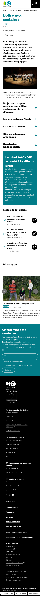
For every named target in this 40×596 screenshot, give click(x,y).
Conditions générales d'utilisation (16, 571)
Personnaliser (34, 593)
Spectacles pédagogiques (11, 145)
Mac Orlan (9, 557)
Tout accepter (8, 593)
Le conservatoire (12, 508)
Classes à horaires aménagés (14, 135)
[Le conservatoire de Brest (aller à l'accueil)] (11, 387)
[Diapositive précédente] (4, 291)
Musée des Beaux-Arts (13, 554)
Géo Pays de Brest (11, 565)
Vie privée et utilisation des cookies (17, 577)
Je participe (9, 549)
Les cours (9, 517)
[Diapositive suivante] (35, 291)
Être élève (10, 512)
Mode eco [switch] (36, 5)
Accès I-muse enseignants (16, 532)
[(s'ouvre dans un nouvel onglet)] (11, 402)
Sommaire (9, 35)
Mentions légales (11, 574)
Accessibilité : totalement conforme (19, 537)
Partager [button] (6, 26)
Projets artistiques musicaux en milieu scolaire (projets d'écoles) (15, 107)
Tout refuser (22, 593)
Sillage (8, 560)
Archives (8, 552)
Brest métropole (11, 546)
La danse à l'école (14, 126)
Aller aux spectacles (13, 526)
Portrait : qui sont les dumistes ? (19, 303)
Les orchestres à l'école (17, 119)
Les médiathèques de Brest (14, 563)
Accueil (5, 10)
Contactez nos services (13, 431)
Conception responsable (13, 580)
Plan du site (10, 502)
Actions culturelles (16, 10)
